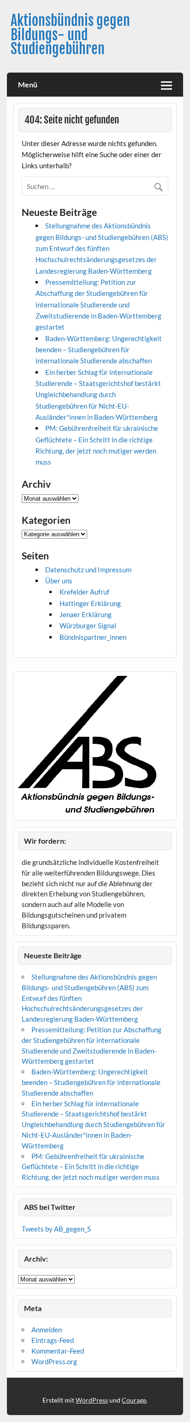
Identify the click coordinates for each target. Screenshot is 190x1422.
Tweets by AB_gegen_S (56, 1229)
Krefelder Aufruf (84, 592)
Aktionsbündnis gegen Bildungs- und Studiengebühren (70, 35)
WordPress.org (54, 1361)
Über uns (58, 580)
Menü (27, 84)
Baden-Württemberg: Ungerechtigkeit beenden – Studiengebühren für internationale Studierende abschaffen (99, 349)
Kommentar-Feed (57, 1351)
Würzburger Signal (87, 625)
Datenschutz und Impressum (88, 569)
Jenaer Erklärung (85, 614)
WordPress (92, 1400)
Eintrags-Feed (52, 1340)
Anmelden (46, 1329)
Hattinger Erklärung (90, 603)
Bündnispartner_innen (92, 637)
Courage (134, 1400)
